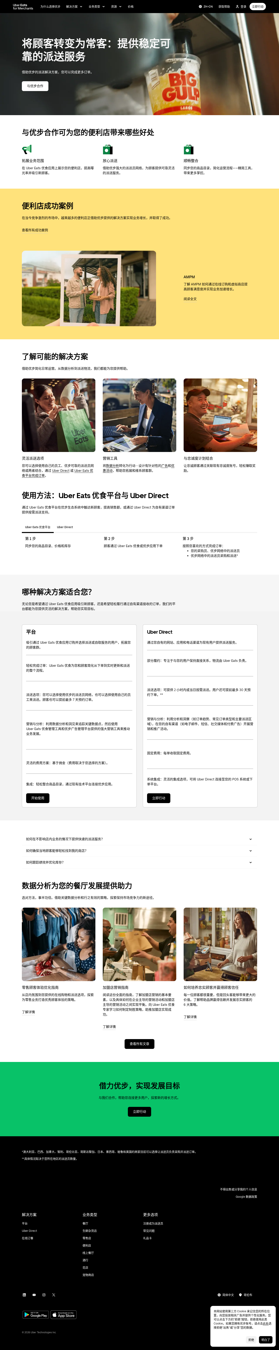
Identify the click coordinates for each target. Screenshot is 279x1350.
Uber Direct (60, 471)
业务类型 (94, 6)
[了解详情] (58, 944)
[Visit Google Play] (36, 1315)
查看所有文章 (139, 1044)
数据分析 (112, 466)
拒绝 (251, 1339)
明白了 (265, 1339)
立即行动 (257, 6)
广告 (164, 466)
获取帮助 (224, 6)
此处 (266, 1323)
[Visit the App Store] (63, 1315)
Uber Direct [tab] (65, 527)
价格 (131, 6)
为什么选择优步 (50, 6)
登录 (243, 6)
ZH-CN (208, 6)
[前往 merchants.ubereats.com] (23, 6)
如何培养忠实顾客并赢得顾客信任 (211, 987)
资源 (114, 6)
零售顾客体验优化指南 (40, 987)
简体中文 (228, 1295)
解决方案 (72, 6)
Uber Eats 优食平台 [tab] (37, 527)
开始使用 (37, 798)
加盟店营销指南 (115, 987)
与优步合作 (35, 86)
